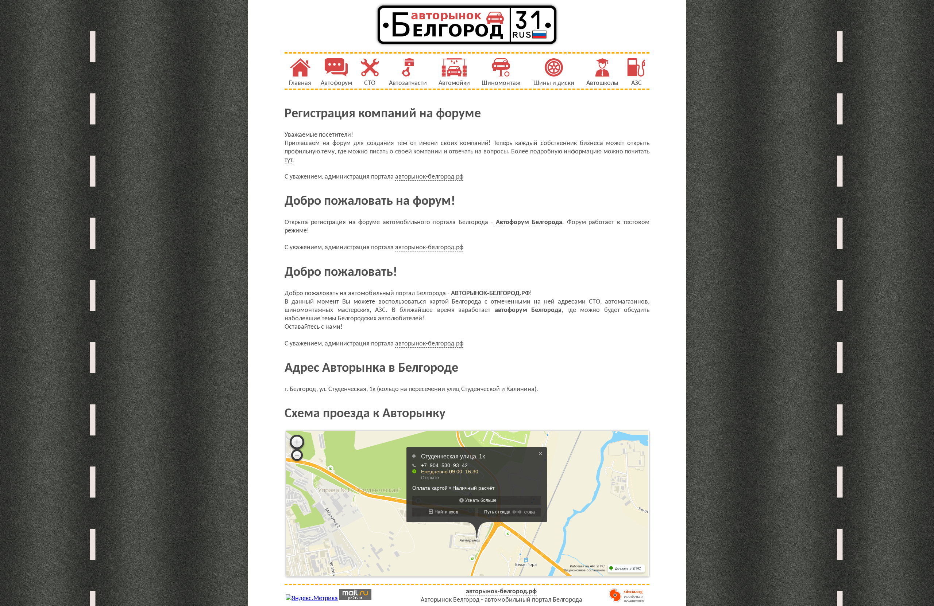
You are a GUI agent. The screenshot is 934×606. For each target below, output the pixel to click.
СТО (369, 83)
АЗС (636, 83)
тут (288, 160)
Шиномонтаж (501, 83)
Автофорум (336, 83)
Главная (300, 83)
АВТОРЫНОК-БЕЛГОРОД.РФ (490, 293)
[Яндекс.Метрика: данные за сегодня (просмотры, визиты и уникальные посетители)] (312, 598)
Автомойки (454, 83)
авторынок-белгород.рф (429, 176)
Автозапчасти (408, 83)
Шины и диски (553, 83)
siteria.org (633, 591)
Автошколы (602, 83)
